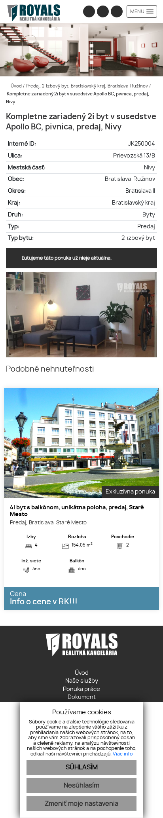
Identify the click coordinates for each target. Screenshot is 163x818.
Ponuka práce (81, 689)
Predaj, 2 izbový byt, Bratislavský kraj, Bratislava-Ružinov (87, 86)
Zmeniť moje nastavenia (81, 804)
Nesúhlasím (81, 785)
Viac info (123, 754)
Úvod (15, 86)
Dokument (82, 697)
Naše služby (81, 681)
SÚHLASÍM (82, 767)
